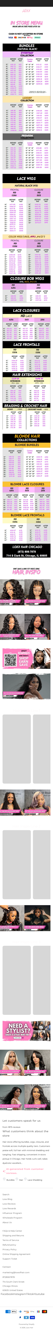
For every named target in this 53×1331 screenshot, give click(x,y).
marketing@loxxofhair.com (16, 1272)
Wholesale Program (12, 1217)
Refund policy (9, 1245)
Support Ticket (10, 1259)
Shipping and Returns (13, 1235)
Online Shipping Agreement (16, 1254)
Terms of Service (11, 1240)
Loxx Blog (7, 1199)
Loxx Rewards (9, 1208)
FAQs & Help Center (12, 1231)
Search (6, 1194)
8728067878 (9, 1277)
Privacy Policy (10, 1249)
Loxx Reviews (9, 1204)
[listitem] (26, 3)
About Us (7, 1222)
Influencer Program (12, 1213)
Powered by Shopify (26, 1324)
